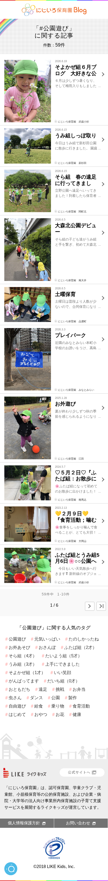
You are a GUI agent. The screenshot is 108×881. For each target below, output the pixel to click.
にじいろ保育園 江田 (71, 458)
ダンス (36, 697)
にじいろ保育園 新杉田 (72, 163)
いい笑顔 (62, 672)
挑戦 (60, 689)
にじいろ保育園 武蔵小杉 (73, 121)
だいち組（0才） (63, 680)
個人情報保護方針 (24, 823)
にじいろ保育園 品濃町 (72, 321)
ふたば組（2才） (80, 647)
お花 (60, 714)
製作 (72, 697)
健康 (77, 714)
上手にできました (62, 664)
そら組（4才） (23, 655)
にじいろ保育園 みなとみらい (76, 389)
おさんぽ (47, 647)
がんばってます (24, 680)
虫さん (15, 697)
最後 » (101, 606)
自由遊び (17, 706)
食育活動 (81, 706)
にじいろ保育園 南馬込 (72, 499)
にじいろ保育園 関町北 (72, 211)
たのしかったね (84, 638)
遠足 (43, 689)
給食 (38, 706)
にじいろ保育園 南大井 (72, 280)
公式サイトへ (79, 772)
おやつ (40, 714)
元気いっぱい (47, 638)
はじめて (17, 714)
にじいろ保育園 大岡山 (72, 541)
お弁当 (79, 689)
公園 (55, 697)
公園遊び (17, 638)
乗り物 (57, 706)
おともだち (19, 689)
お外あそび (19, 647)
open (10, 868)
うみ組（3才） (23, 664)
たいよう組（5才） (63, 655)
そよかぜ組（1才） (27, 672)
